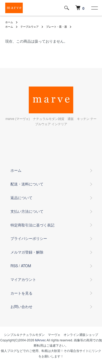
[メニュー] (94, 8)
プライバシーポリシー (28, 238)
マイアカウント (23, 279)
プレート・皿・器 (56, 26)
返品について (21, 197)
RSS (14, 265)
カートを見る (21, 293)
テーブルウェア (29, 26)
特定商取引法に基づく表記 (32, 225)
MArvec (40, 340)
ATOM (26, 265)
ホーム (9, 22)
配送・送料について (26, 183)
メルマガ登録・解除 (26, 252)
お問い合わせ (21, 306)
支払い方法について (26, 211)
